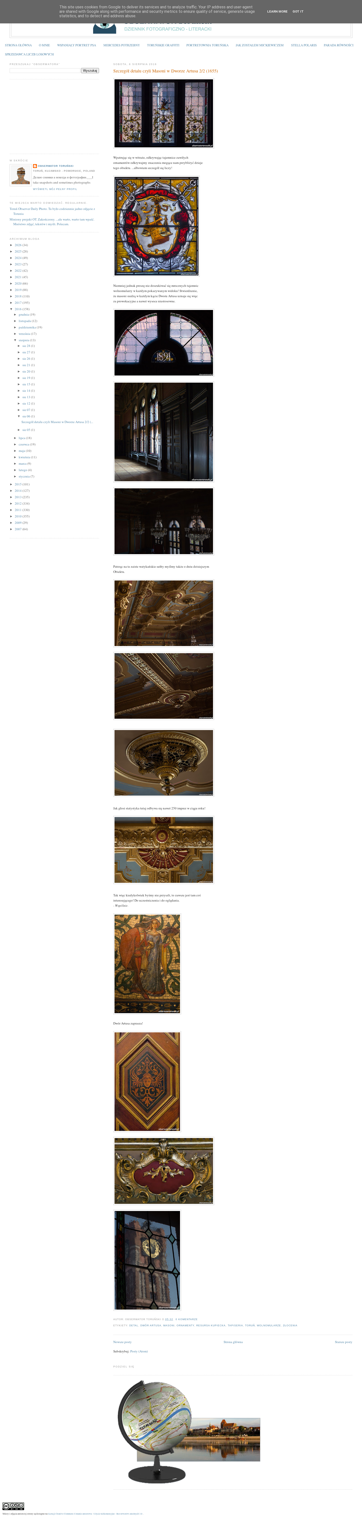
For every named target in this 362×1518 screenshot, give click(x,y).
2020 (18, 283)
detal (133, 1325)
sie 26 (26, 358)
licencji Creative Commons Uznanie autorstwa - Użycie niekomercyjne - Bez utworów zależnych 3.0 (95, 1513)
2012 (18, 503)
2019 (18, 290)
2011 (18, 510)
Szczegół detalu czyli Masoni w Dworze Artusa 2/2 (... (57, 422)
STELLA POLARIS (304, 45)
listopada (25, 321)
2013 (18, 497)
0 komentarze (187, 1319)
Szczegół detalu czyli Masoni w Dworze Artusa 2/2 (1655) (165, 71)
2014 (18, 490)
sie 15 (26, 384)
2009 (18, 522)
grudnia (24, 314)
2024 (18, 258)
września (25, 333)
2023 (18, 264)
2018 (18, 296)
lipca (22, 438)
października (28, 327)
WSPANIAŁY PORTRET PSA (76, 45)
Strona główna (233, 1342)
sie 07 (26, 410)
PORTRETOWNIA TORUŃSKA (207, 45)
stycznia (25, 476)
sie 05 (26, 429)
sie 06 (26, 416)
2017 (18, 302)
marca (23, 463)
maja (22, 450)
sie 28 (26, 345)
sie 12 (26, 403)
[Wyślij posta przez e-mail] (199, 1319)
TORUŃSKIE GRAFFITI (163, 45)
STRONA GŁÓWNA (18, 45)
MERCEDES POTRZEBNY (121, 45)
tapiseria (235, 1325)
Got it (298, 11)
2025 (18, 251)
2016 (18, 309)
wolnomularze (269, 1325)
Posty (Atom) (139, 1351)
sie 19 (26, 377)
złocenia (290, 1325)
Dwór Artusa (150, 1325)
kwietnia (25, 457)
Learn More (277, 11)
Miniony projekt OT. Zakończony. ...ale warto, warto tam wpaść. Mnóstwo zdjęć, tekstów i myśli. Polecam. (52, 221)
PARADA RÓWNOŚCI (338, 45)
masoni (169, 1325)
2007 (18, 529)
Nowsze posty (122, 1342)
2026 (18, 245)
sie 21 (26, 365)
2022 (18, 270)
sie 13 (26, 397)
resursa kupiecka (211, 1325)
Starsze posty (343, 1342)
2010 (18, 516)
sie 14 (26, 390)
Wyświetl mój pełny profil (55, 189)
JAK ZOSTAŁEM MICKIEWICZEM (260, 45)
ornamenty (185, 1325)
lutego (23, 470)
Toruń (250, 1325)
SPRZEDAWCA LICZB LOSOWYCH (29, 54)
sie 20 (26, 371)
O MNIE (44, 45)
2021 (18, 277)
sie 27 (26, 352)
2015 (18, 484)
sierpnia (24, 340)
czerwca (24, 444)
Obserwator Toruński (56, 166)
